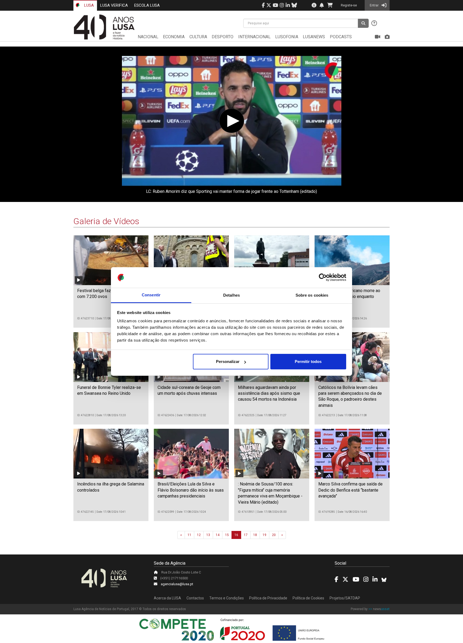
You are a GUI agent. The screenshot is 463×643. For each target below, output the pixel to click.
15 (227, 535)
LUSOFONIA (286, 36)
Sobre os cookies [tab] (312, 295)
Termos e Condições (226, 598)
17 (246, 535)
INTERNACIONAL (254, 36)
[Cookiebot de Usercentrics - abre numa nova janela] (322, 278)
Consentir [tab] (151, 295)
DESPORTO (222, 36)
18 (255, 535)
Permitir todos (308, 361)
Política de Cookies (308, 598)
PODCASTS (341, 36)
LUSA (88, 5)
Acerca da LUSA (167, 598)
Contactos (195, 598)
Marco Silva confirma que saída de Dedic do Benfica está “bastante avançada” (350, 490)
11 (189, 535)
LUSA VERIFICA (114, 5)
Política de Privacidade (268, 598)
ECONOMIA (174, 36)
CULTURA (198, 36)
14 (217, 535)
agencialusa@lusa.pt (177, 584)
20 (274, 535)
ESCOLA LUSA (147, 5)
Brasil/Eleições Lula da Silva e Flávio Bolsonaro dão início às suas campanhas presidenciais (191, 490)
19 (264, 535)
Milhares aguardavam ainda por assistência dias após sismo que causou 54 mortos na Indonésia (269, 393)
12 (199, 535)
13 (208, 535)
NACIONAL (148, 36)
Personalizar (228, 361)
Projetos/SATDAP (345, 598)
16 (236, 535)
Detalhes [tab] (231, 295)
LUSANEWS (314, 36)
